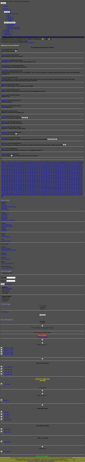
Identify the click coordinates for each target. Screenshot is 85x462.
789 (56, 193)
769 (9, 193)
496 (26, 181)
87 (60, 163)
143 (19, 166)
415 (81, 177)
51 (82, 162)
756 (61, 191)
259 (44, 171)
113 (30, 165)
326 (37, 174)
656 (72, 187)
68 (29, 163)
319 (21, 174)
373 (65, 175)
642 (40, 187)
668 (19, 188)
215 (23, 169)
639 (33, 187)
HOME (6, 6)
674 (33, 188)
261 (49, 171)
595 (12, 185)
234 (67, 169)
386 (14, 177)
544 (56, 182)
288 (30, 172)
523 (7, 182)
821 (49, 194)
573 (42, 184)
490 (12, 181)
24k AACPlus (7, 441)
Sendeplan (6, 30)
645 (47, 187)
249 (21, 171)
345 (81, 174)
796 (72, 193)
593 (7, 185)
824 (56, 194)
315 (12, 174)
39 (63, 162)
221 (37, 169)
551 (72, 182)
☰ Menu (3, 3)
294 (44, 172)
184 (33, 168)
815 (35, 194)
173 (7, 168)
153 (42, 166)
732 (5, 191)
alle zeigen (42, 314)
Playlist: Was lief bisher (13, 27)
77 (44, 163)
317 (16, 174)
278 (7, 172)
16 (24, 162)
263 (54, 171)
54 (5, 163)
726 (72, 190)
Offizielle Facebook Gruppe (8, 250)
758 (65, 191)
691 (72, 188)
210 (12, 169)
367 (51, 175)
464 (33, 179)
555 (81, 182)
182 (28, 168)
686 (61, 188)
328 (42, 174)
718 (53, 190)
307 (74, 172)
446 (72, 178)
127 (62, 165)
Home (3, 203)
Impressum (4, 230)
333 (53, 174)
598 (19, 185)
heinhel (3, 84)
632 (16, 187)
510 (58, 181)
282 (16, 172)
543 (54, 182)
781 (37, 193)
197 (63, 168)
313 (7, 174)
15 (23, 162)
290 (35, 172)
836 (2, 196)
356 (26, 175)
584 (67, 184)
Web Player (6, 400)
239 (79, 169)
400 (47, 177)
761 (72, 191)
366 (49, 175)
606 (37, 185)
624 (79, 185)
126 (60, 165)
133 (76, 165)
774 (21, 193)
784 (44, 193)
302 (63, 172)
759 (67, 191)
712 (40, 190)
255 (35, 171)
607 (40, 185)
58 (12, 163)
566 (26, 184)
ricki (2, 49)
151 (37, 166)
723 (65, 190)
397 (40, 177)
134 (78, 165)
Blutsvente (4, 105)
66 (25, 163)
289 (33, 172)
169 (79, 166)
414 (79, 177)
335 (58, 174)
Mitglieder (4, 208)
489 (9, 181)
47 (76, 162)
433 (42, 178)
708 (30, 190)
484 (79, 179)
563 (19, 184)
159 (56, 166)
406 (61, 177)
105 (12, 165)
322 (28, 174)
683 (54, 188)
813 (30, 194)
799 (79, 193)
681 (49, 188)
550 (70, 182)
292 (40, 172)
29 (46, 162)
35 (56, 162)
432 (40, 178)
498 (30, 181)
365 (47, 175)
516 (72, 181)
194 (56, 168)
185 (35, 168)
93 (70, 163)
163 (65, 166)
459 (21, 179)
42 (67, 162)
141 (14, 166)
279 (9, 172)
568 (30, 184)
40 (64, 162)
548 (65, 182)
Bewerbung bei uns (6, 224)
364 (44, 175)
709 (33, 190)
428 (30, 178)
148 (30, 166)
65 (24, 163)
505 (47, 181)
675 (35, 188)
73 (37, 163)
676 (37, 188)
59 (14, 163)
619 (67, 185)
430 (35, 178)
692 (74, 188)
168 (77, 166)
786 (49, 193)
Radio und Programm (10, 22)
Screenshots (12, 220)
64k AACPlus (7, 429)
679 (44, 188)
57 (10, 163)
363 (42, 175)
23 (36, 162)
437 (51, 178)
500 (35, 181)
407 (63, 177)
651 (61, 187)
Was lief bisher (5, 209)
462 (28, 179)
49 (79, 162)
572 (40, 184)
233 (65, 169)
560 (12, 184)
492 (16, 181)
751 (49, 191)
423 (19, 178)
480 (70, 179)
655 (70, 187)
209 (9, 169)
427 (28, 178)
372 (63, 175)
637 (28, 187)
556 (2, 184)
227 (51, 169)
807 (16, 194)
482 (74, 179)
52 (2, 163)
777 (28, 193)
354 (21, 175)
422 (16, 178)
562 (16, 184)
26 (41, 162)
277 (5, 172)
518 (77, 181)
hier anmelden (30, 42)
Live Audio (7, 33)
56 (9, 163)
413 (77, 177)
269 (67, 171)
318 (19, 174)
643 (42, 187)
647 (51, 187)
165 (70, 166)
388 (19, 177)
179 (21, 168)
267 (63, 171)
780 (35, 193)
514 (67, 181)
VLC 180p (7, 374)
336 (60, 174)
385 (12, 177)
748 (42, 191)
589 (79, 184)
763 (77, 191)
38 (61, 162)
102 (5, 165)
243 (7, 171)
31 (49, 162)
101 (2, 165)
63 (20, 163)
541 (49, 182)
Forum (9, 16)
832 (74, 194)
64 (22, 163)
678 (42, 188)
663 (7, 188)
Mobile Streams (8, 34)
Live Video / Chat (8, 31)
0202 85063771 (7, 451)
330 (46, 174)
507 (51, 181)
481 (72, 179)
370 (58, 175)
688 (65, 188)
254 (33, 171)
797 (74, 193)
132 (74, 165)
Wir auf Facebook (6, 248)
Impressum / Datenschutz (14, 28)
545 (58, 182)
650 (58, 187)
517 (74, 181)
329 (44, 174)
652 (63, 187)
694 (79, 188)
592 (5, 185)
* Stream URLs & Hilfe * (42, 456)
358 (30, 175)
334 (56, 174)
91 (67, 163)
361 (37, 175)
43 (69, 162)
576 (49, 184)
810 (23, 194)
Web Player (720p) (8, 350)
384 (9, 177)
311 (2, 174)
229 (56, 169)
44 (71, 162)
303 (65, 172)
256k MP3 (6, 414)
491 (14, 181)
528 (19, 182)
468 (42, 179)
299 (56, 172)
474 (56, 179)
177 (16, 168)
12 (18, 162)
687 (63, 188)
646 (49, 187)
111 (26, 165)
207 (5, 169)
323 (30, 174)
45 (72, 162)
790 (58, 193)
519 (79, 181)
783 (42, 193)
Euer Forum (4, 217)
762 (74, 191)
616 (60, 185)
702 (16, 190)
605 (35, 185)
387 (16, 177)
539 (44, 182)
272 (74, 171)
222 (40, 169)
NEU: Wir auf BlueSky (7, 263)
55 (7, 163)
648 (54, 187)
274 (79, 171)
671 (26, 188)
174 (9, 168)
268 (65, 171)
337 (63, 174)
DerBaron (5, 312)
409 (67, 177)
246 (14, 171)
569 (33, 184)
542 (51, 182)
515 (70, 181)
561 (14, 184)
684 (56, 188)
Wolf (2, 148)
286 (26, 172)
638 (30, 187)
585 (70, 184)
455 (12, 179)
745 (35, 191)
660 (81, 187)
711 (37, 190)
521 (2, 182)
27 (43, 162)
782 (40, 193)
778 (30, 193)
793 (65, 193)
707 (28, 190)
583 (65, 184)
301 (61, 172)
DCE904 (3, 116)
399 (44, 177)
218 (30, 169)
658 (77, 187)
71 (34, 163)
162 (63, 166)
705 (23, 190)
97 (77, 163)
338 (65, 174)
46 (74, 162)
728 (77, 190)
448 (77, 178)
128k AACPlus (7, 419)
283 (19, 172)
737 (16, 191)
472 (51, 179)
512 (63, 181)
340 (70, 174)
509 (56, 181)
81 (50, 163)
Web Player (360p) (8, 352)
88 (62, 163)
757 (63, 191)
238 (77, 169)
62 (19, 163)
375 (70, 175)
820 (46, 194)
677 (40, 188)
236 (72, 169)
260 (47, 171)
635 (23, 187)
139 (9, 166)
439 (56, 178)
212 (16, 169)
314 (9, 174)
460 (23, 179)
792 (63, 193)
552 (74, 182)
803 (7, 194)
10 (14, 162)
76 (42, 163)
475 (58, 179)
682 (51, 188)
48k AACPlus (7, 432)
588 (77, 184)
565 (23, 184)
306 (72, 172)
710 (35, 190)
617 (63, 185)
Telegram (9, 21)
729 (79, 190)
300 (58, 172)
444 (67, 178)
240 (81, 169)
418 (7, 178)
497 (28, 181)
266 (61, 171)
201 (72, 168)
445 (70, 178)
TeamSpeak (4, 214)
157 (51, 166)
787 (51, 193)
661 (2, 188)
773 (19, 193)
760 (70, 191)
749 (44, 191)
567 (28, 184)
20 (31, 162)
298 (54, 172)
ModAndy (4, 100)
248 (19, 171)
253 (30, 171)
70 (32, 163)
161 (61, 166)
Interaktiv (7, 12)
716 (49, 190)
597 (16, 185)
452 (5, 179)
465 (35, 179)
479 (67, 179)
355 (23, 175)
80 (49, 163)
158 (54, 166)
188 (42, 168)
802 (5, 194)
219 (33, 169)
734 (9, 191)
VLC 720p (7, 369)
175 (12, 168)
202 (74, 168)
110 (23, 165)
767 (5, 193)
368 (54, 175)
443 (65, 178)
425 (23, 178)
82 (52, 163)
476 (61, 179)
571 (37, 184)
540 (47, 182)
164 (67, 166)
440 (58, 178)
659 (79, 187)
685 (58, 188)
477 (63, 179)
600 (23, 185)
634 (21, 187)
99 (80, 163)
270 (70, 171)
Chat (8, 15)
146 (26, 166)
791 (61, 193)
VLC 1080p (7, 367)
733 (7, 191)
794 (67, 193)
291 (37, 172)
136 (2, 166)
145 (23, 166)
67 (27, 163)
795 (70, 193)
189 (44, 168)
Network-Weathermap (7, 226)
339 (67, 174)
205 (81, 168)
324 (33, 174)
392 (28, 177)
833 (77, 194)
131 (71, 165)
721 (60, 190)
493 (19, 181)
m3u (12, 367)
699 (9, 190)
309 (79, 172)
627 (5, 187)
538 (42, 182)
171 (2, 168)
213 (19, 169)
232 (63, 169)
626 (2, 187)
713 (42, 190)
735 (12, 191)
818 (42, 194)
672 (28, 188)
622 (74, 185)
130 (69, 165)
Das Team (10, 25)
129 (67, 165)
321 (26, 174)
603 (30, 185)
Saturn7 (3, 89)
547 (63, 182)
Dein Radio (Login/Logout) (8, 206)
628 (7, 187)
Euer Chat (4, 215)
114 (32, 165)
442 (63, 178)
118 (41, 165)
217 (28, 169)
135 (81, 165)
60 (15, 163)
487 (5, 181)
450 (81, 178)
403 (54, 177)
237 (74, 169)
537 (40, 182)
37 (59, 162)
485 (81, 179)
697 (5, 190)
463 (30, 179)
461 (26, 179)
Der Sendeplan (11, 24)
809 (21, 194)
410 (70, 177)
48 (77, 162)
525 (12, 182)
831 (72, 194)
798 (77, 193)
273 (77, 171)
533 (30, 182)
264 (56, 171)
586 (72, 184)
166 (72, 166)
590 (81, 184)
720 (58, 190)
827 (63, 194)
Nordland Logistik (6, 241)
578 (54, 184)
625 (81, 185)
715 (46, 190)
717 (51, 190)
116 (37, 165)
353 (19, 175)
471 (49, 179)
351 (14, 175)
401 (49, 177)
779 (33, 193)
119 (43, 165)
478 (65, 179)
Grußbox (9, 19)
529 (21, 182)
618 (65, 185)
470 (47, 179)
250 (23, 171)
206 (2, 169)
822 (51, 194)
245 (12, 171)
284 (21, 172)
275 (81, 171)
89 (63, 163)
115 (34, 165)
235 (70, 169)
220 (35, 169)
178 (19, 168)
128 (64, 165)
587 (74, 184)
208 (7, 169)
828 (65, 194)
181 (26, 168)
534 (33, 182)
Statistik (3, 227)
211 (14, 169)
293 (42, 172)
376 (72, 175)
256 (37, 171)
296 (49, 172)
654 (67, 187)
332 (51, 174)
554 (79, 182)
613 (53, 185)
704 (21, 190)
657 (74, 187)
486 (2, 181)
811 (26, 194)
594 (9, 185)
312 (5, 174)
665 (12, 188)
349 (9, 175)
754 (56, 191)
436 (49, 178)
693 (77, 188)
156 (49, 166)
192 (51, 168)
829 (67, 194)
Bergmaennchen (6, 65)
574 (44, 184)
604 (33, 185)
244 (9, 171)
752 (51, 191)
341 (72, 174)
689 (67, 188)
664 (9, 188)
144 (21, 166)
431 (37, 178)
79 (47, 163)
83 (54, 163)
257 (40, 171)
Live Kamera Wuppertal (7, 267)
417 (5, 178)
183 (30, 168)
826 (60, 194)
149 (33, 166)
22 (34, 162)
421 (14, 178)
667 (16, 188)
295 (47, 172)
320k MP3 (6, 412)
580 (58, 184)
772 (16, 193)
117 (39, 165)
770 (12, 193)
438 (54, 178)
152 (40, 166)
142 (16, 166)
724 (67, 190)
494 (21, 181)
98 (78, 163)
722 (63, 190)
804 (9, 194)
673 (30, 188)
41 (66, 162)
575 (47, 184)
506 (49, 181)
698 (7, 190)
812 (28, 194)
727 (74, 190)
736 (14, 191)
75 (40, 163)
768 (7, 193)
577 (51, 184)
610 (47, 185)
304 (67, 172)
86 (59, 163)
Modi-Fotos (4, 220)
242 (5, 171)
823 (53, 194)
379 (79, 175)
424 (21, 178)
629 (9, 187)
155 (47, 166)
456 (14, 179)
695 (81, 188)
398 (42, 177)
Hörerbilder (10, 18)
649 (56, 187)
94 (72, 163)
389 (21, 177)
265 (58, 171)
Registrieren (8, 284)
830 (70, 194)
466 (37, 179)
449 (79, 178)
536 (37, 182)
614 (56, 185)
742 (28, 191)
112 (28, 165)
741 (26, 191)
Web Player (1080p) (8, 348)
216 (26, 169)
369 (56, 175)
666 (14, 188)
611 (49, 185)
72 (35, 163)
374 (67, 175)
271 (72, 171)
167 (74, 166)
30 (48, 162)
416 (2, 178)
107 (16, 165)
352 (16, 175)
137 (5, 166)
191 (49, 168)
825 (58, 194)
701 (14, 190)
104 (9, 165)
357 (28, 175)
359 (33, 175)
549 (67, 182)
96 (75, 163)
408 (65, 177)
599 (21, 185)
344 (79, 174)
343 (77, 174)
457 (16, 179)
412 (74, 177)
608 (42, 185)
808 (19, 194)
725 (70, 190)
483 (77, 179)
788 (54, 193)
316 (14, 174)
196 (61, 168)
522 (5, 182)
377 (74, 175)
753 (54, 191)
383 (7, 177)
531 (26, 182)
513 (65, 181)
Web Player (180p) (8, 354)
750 (47, 191)
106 (14, 165)
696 (2, 190)
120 (46, 165)
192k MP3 (6, 417)
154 (44, 166)
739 (21, 191)
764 (79, 191)
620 (70, 185)
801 (2, 194)
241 (2, 171)
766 (2, 193)
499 (33, 181)
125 (57, 165)
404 (56, 177)
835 (81, 194)
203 (77, 168)
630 (12, 187)
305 (70, 172)
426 (26, 178)
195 (58, 168)
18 (28, 162)
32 (51, 162)
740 (23, 191)
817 (40, 194)
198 (65, 168)
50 (81, 162)
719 (56, 190)
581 (61, 184)
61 (17, 163)
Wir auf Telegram (6, 259)
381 (2, 177)
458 (19, 179)
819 (44, 194)
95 (73, 163)
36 (58, 162)
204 (79, 168)
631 (14, 187)
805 (12, 194)
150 (35, 166)
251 (26, 171)
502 (40, 181)
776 (26, 193)
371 (61, 175)
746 (37, 191)
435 (47, 178)
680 (47, 188)
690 (70, 188)
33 (53, 162)
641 (37, 187)
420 (12, 178)
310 (81, 172)
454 (9, 179)
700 (12, 190)
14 (21, 162)
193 (54, 168)
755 (58, 191)
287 (28, 172)
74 (39, 163)
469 (44, 179)
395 (35, 177)
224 (44, 169)
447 (74, 178)
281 (14, 172)
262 (51, 171)
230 (58, 169)
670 (23, 188)
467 (40, 179)
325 (35, 174)
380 (81, 175)
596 (14, 185)
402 (51, 177)
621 (72, 185)
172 (5, 168)
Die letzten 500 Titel (42, 337)
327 (40, 174)
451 (2, 179)
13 (19, 162)
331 (49, 174)
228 (53, 169)
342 (74, 174)
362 (40, 175)
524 (9, 182)
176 (14, 168)
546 (61, 182)
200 (70, 168)
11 (16, 162)
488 (7, 181)
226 (49, 169)
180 (23, 168)
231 (60, 169)
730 (81, 190)
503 (42, 181)
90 (65, 163)
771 (14, 193)
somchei (3, 95)
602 (28, 185)
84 (55, 163)
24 (38, 162)
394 (33, 177)
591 (2, 185)
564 (21, 184)
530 (23, 182)
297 (51, 172)
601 (26, 185)
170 (81, 166)
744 (33, 191)
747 (40, 191)
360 (35, 175)
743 (30, 191)
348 (7, 175)
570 (35, 184)
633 (19, 187)
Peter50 (3, 55)
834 (79, 194)
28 (44, 162)
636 (26, 187)
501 (37, 181)
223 (42, 169)
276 (2, 172)
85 (57, 163)
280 (12, 172)
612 (51, 185)
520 (81, 181)
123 (53, 165)
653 (65, 187)
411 (72, 177)
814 (33, 194)
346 (2, 175)
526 (14, 182)
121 (48, 165)
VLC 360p (7, 372)
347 (5, 175)
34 (54, 162)
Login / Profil (7, 10)
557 (5, 184)
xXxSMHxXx (5, 60)
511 (61, 181)
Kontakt (3, 229)
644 (44, 187)
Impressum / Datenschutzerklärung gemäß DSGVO (41, 461)
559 (9, 184)
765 (81, 191)
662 (5, 188)
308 (77, 172)
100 (82, 163)
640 (35, 187)
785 (47, 193)
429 (33, 178)
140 (12, 166)
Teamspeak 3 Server (12, 13)
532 (28, 182)
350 (12, 175)
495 (23, 181)
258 (42, 171)
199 (67, 168)
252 (28, 171)
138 (7, 166)
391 (26, 177)
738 (19, 191)
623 (77, 185)
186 (37, 168)
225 (46, 169)
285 (23, 172)
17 (26, 162)
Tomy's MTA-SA (6, 236)
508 (54, 181)
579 (56, 184)
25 (39, 162)
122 (50, 165)
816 (37, 194)
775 (23, 193)
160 (58, 166)
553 (77, 182)
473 (54, 179)
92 (68, 163)
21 (33, 162)
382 (5, 177)
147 (28, 166)
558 (7, 184)
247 (16, 171)
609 (44, 185)
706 (26, 190)
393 (30, 177)
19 (29, 162)
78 (45, 163)
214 (21, 169)
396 (37, 177)
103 (7, 165)
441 (61, 178)
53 (4, 163)
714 (44, 190)
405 (58, 177)
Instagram (4, 254)
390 (23, 177)
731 (2, 191)
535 (35, 182)
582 (63, 184)
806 (14, 194)
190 (47, 168)
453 (7, 179)
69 (30, 163)
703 (19, 190)
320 (23, 174)
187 (40, 168)
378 (77, 175)
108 (19, 165)
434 (44, 178)
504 (44, 181)
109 (21, 165)
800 (81, 193)
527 (16, 182)
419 (9, 178)
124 (55, 165)
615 (58, 185)
